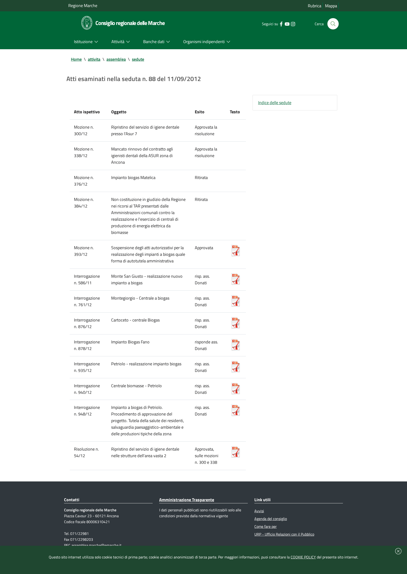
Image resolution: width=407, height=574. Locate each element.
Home (76, 59)
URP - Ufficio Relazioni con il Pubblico (284, 534)
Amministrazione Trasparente (186, 500)
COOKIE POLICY (303, 557)
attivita (94, 59)
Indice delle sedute (274, 102)
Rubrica (314, 6)
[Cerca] (333, 23)
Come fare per (265, 526)
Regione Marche (82, 5)
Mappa (331, 6)
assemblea (116, 59)
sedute (138, 59)
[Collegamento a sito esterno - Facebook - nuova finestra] (281, 23)
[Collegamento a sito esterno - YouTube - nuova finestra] (287, 23)
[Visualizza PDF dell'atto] (236, 250)
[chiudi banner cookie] (398, 551)
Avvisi (259, 511)
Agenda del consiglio (270, 518)
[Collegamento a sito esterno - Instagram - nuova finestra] (293, 23)
